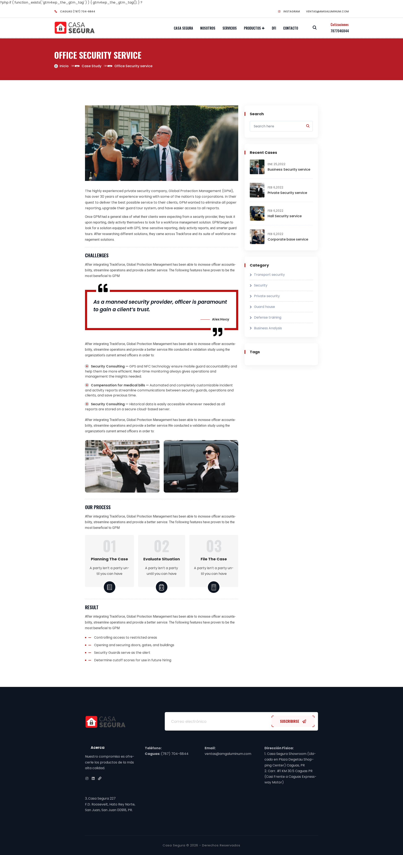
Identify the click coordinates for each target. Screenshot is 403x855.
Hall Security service (285, 216)
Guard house (264, 306)
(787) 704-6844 (174, 753)
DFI (274, 28)
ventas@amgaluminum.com (327, 11)
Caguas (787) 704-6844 (77, 11)
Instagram (291, 11)
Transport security (269, 274)
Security (260, 285)
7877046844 (340, 30)
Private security (267, 296)
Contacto (290, 28)
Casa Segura (183, 28)
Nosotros (207, 28)
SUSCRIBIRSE (290, 721)
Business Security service (289, 169)
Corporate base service (288, 239)
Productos (252, 28)
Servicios (229, 28)
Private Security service (287, 192)
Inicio (64, 66)
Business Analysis (268, 328)
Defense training (267, 317)
